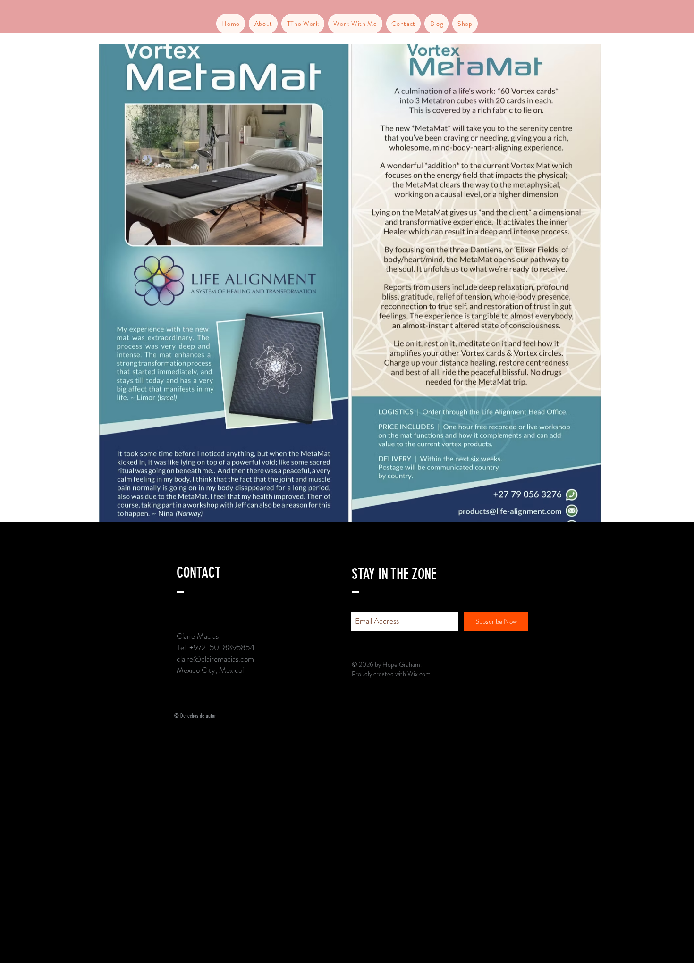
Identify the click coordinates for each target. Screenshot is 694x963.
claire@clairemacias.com (215, 658)
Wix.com (419, 673)
